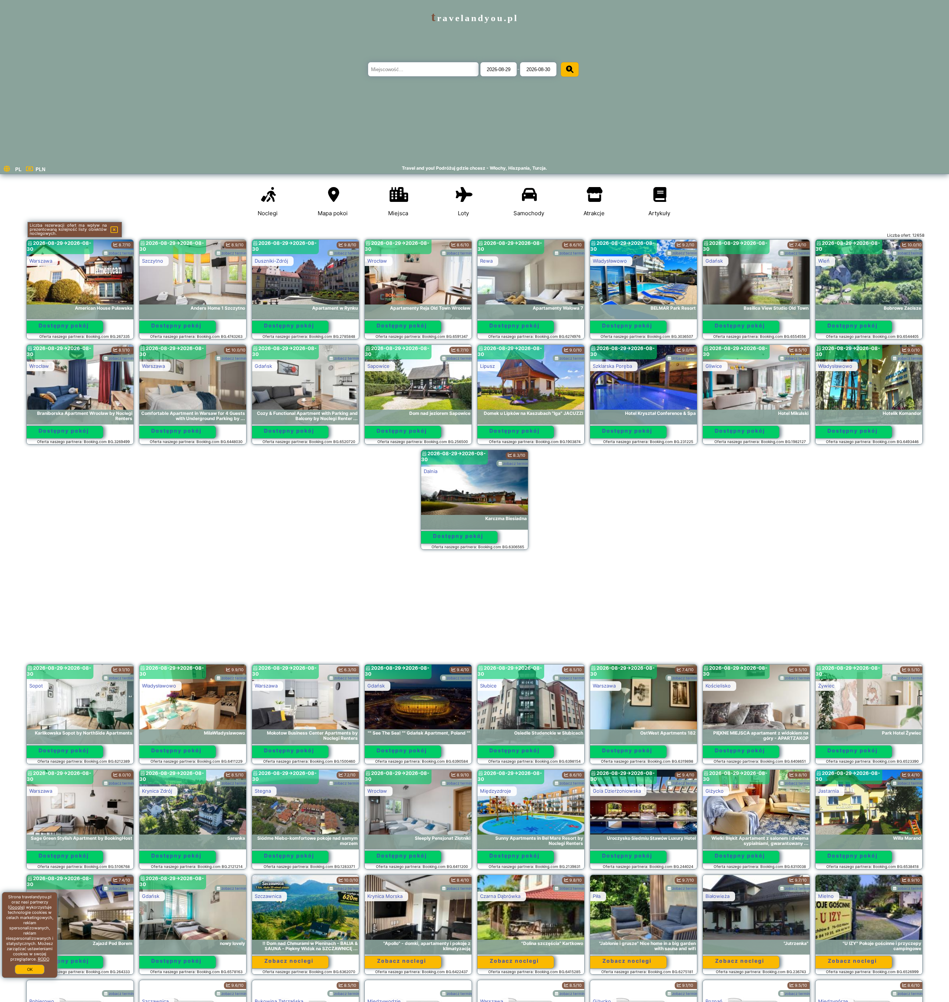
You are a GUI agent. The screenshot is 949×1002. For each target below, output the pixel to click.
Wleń (824, 261)
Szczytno (152, 261)
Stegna (263, 791)
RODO (43, 959)
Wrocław (377, 261)
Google (16, 907)
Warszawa (40, 261)
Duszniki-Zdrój (271, 261)
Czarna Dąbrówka (500, 896)
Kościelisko (718, 686)
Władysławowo (610, 261)
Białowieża (717, 896)
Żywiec (826, 686)
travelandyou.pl (474, 18)
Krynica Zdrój (157, 791)
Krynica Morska (385, 896)
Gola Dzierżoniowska (617, 791)
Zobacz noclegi (289, 961)
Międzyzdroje (495, 791)
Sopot (36, 686)
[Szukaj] (570, 69)
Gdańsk (714, 261)
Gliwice (713, 366)
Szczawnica (268, 896)
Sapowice (378, 366)
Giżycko (714, 791)
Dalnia (430, 471)
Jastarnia (828, 791)
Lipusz (487, 366)
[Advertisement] (474, 610)
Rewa (486, 261)
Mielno (826, 896)
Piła (597, 896)
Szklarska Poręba (612, 366)
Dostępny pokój (64, 325)
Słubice (488, 686)
